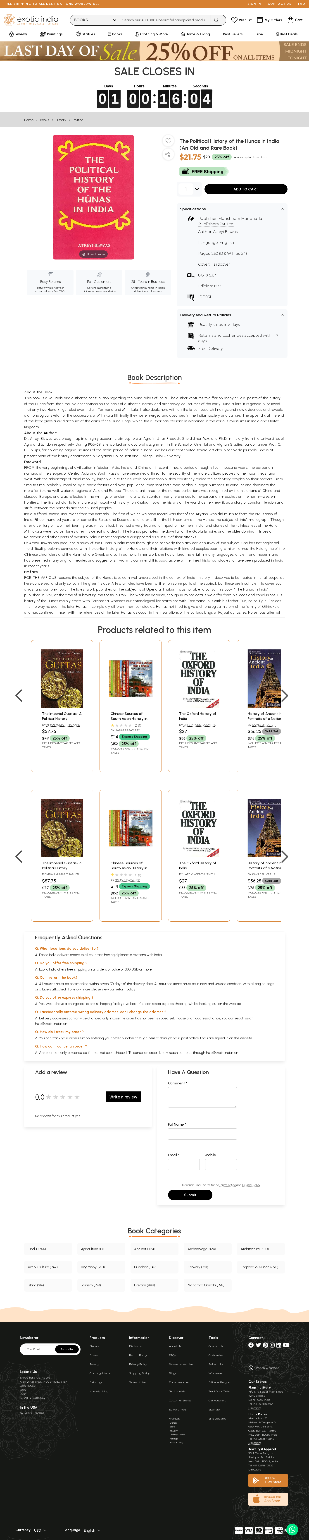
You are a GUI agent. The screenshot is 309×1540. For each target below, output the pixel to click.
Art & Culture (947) (43, 1267)
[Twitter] (258, 1346)
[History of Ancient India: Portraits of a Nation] (268, 706)
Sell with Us (216, 1364)
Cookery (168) (198, 1267)
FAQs (172, 1355)
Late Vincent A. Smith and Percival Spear (197, 726)
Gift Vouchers (217, 1400)
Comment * (177, 1083)
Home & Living (99, 1391)
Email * (173, 1155)
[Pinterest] (265, 1346)
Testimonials (177, 1391)
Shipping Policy (139, 1373)
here (151, 1038)
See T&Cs (59, 291)
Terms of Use (227, 1185)
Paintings (96, 1382)
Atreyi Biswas (225, 232)
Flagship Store (259, 1387)
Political (78, 120)
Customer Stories (180, 1400)
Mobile (210, 1155)
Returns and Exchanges (220, 335)
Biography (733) (93, 1267)
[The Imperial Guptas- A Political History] (62, 706)
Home (28, 120)
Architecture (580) (255, 1249)
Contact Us (216, 1346)
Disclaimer (136, 1346)
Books (44, 120)
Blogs (172, 1373)
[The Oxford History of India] (199, 706)
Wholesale (215, 1373)
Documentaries (179, 1382)
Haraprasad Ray (127, 730)
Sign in (254, 3)
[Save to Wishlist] (168, 142)
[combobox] (165, 20)
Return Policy (138, 1355)
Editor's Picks (177, 1409)
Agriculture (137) (93, 1249)
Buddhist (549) (145, 1267)
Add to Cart (245, 189)
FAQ (301, 3)
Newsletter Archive (181, 1364)
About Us (175, 1346)
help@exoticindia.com (52, 1023)
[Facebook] (251, 1346)
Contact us (280, 3)
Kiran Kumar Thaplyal (63, 724)
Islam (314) (36, 1285)
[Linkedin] (278, 1346)
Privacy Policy (251, 1185)
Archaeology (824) (202, 1249)
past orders (190, 1038)
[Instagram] (272, 1346)
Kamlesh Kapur (264, 724)
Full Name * (177, 1124)
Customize (216, 1355)
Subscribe (67, 1349)
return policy (125, 989)
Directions (254, 1408)
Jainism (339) (91, 1285)
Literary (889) (144, 1285)
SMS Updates (217, 1418)
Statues (94, 1346)
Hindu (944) (37, 1249)
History (61, 120)
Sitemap (214, 1409)
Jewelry (94, 1364)
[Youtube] (286, 1346)
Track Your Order (220, 1391)
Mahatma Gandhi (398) (206, 1285)
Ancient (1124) (144, 1249)
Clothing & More (100, 1373)
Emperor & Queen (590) (259, 1267)
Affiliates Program (220, 1382)
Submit (190, 1195)
